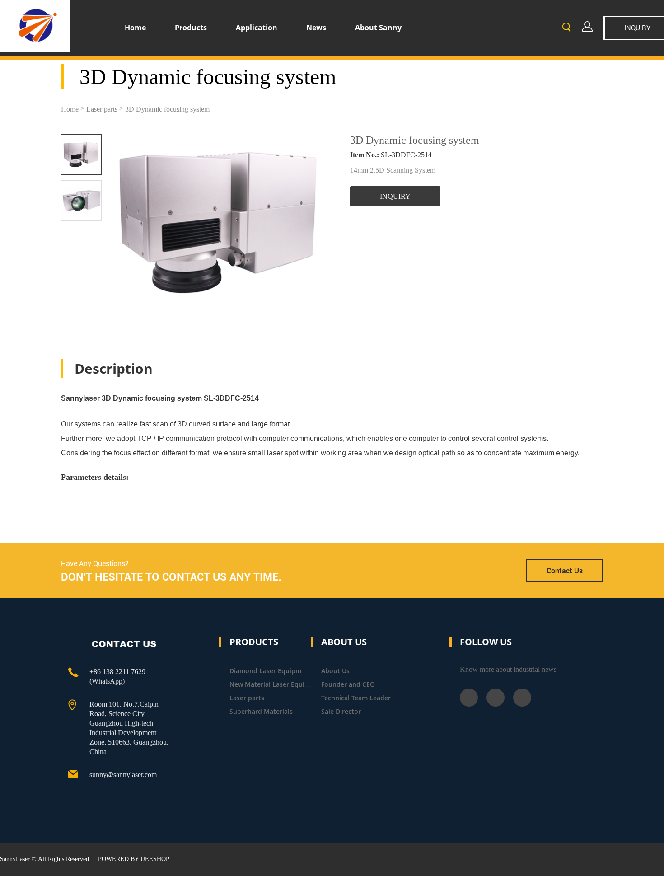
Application (256, 28)
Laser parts (101, 109)
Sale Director (341, 711)
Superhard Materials (261, 711)
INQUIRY (395, 196)
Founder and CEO (348, 684)
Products (191, 28)
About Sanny (378, 28)
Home (135, 28)
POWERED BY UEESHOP (133, 859)
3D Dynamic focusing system (167, 109)
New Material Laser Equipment (277, 684)
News (316, 28)
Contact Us (565, 571)
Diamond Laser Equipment (270, 670)
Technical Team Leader (356, 697)
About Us (335, 670)
